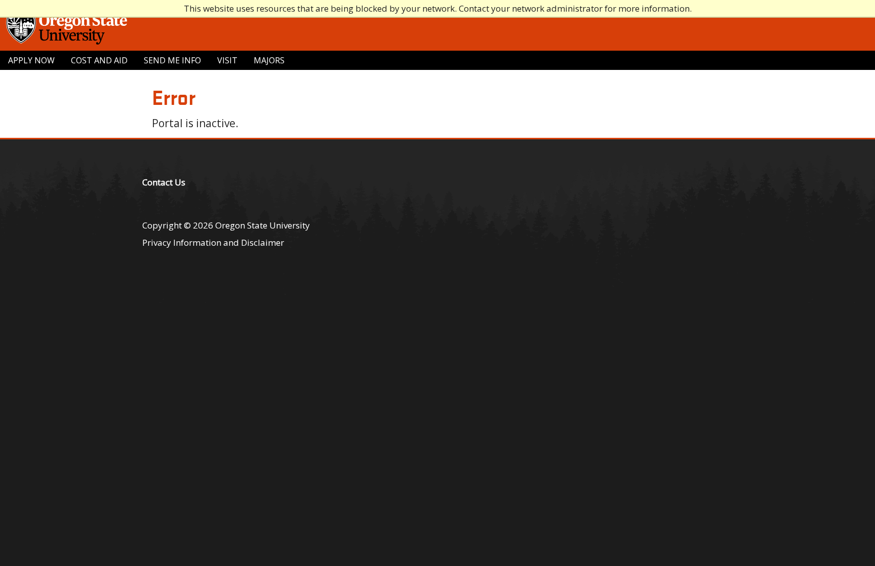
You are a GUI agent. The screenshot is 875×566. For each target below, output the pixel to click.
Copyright (162, 225)
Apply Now (31, 60)
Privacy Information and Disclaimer (213, 242)
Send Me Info (172, 60)
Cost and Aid (99, 60)
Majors (269, 60)
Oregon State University (262, 225)
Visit (227, 60)
